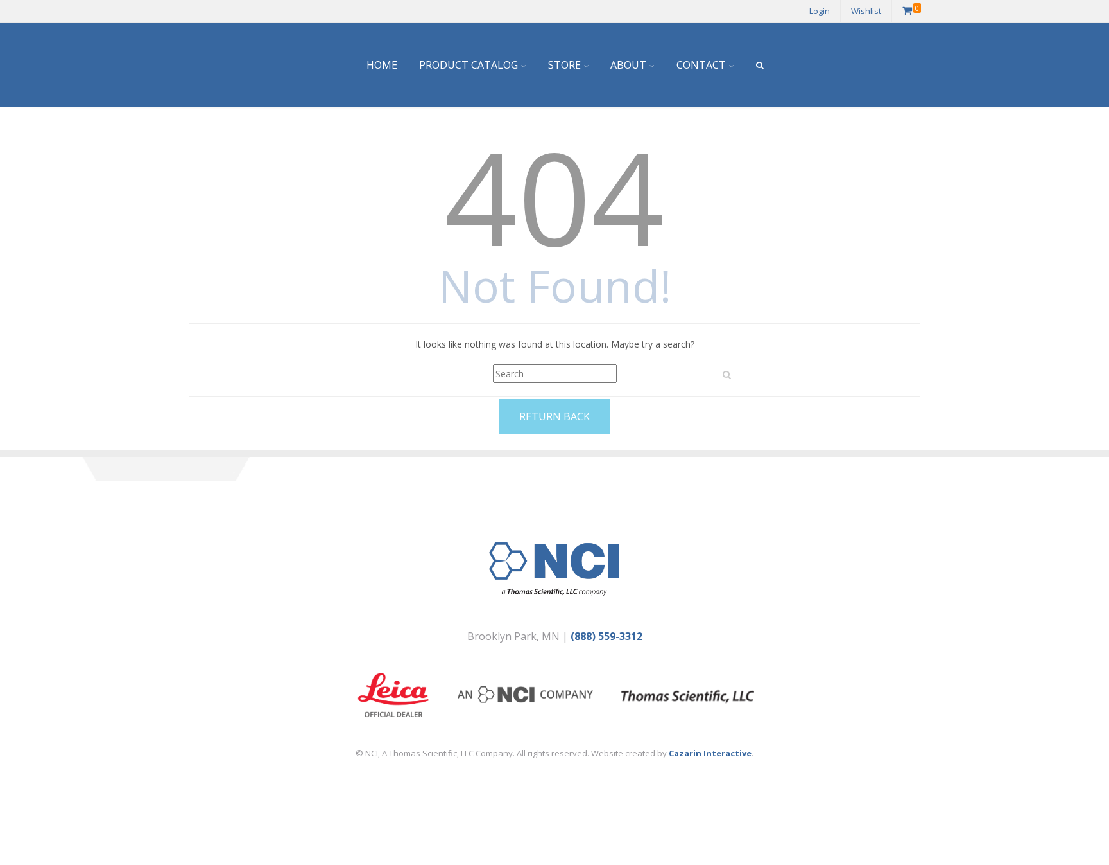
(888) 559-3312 (606, 636)
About (628, 65)
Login (819, 11)
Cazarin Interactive (710, 753)
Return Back (554, 416)
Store (564, 65)
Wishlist (866, 11)
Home (381, 65)
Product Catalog (468, 65)
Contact (701, 65)
